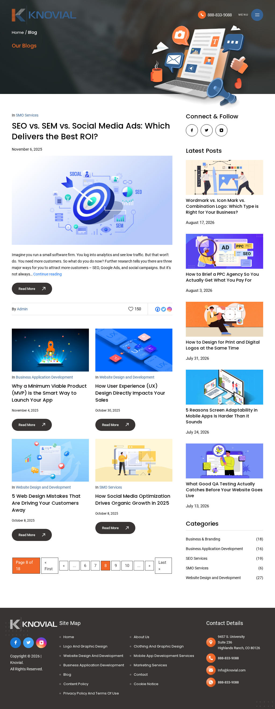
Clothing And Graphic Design (159, 646)
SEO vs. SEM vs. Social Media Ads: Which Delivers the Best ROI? (91, 131)
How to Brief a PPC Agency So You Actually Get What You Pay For (222, 277)
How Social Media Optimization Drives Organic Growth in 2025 (132, 499)
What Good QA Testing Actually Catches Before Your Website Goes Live (224, 490)
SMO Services (27, 115)
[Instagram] (169, 309)
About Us (141, 636)
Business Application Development (44, 377)
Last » (162, 565)
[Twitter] (163, 309)
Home (18, 32)
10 (127, 565)
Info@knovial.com (231, 670)
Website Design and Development (126, 377)
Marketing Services (150, 665)
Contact (141, 674)
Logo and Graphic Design (85, 646)
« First (49, 565)
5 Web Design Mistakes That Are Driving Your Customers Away (46, 503)
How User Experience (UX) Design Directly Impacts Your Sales (130, 393)
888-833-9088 (220, 15)
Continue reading (47, 274)
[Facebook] (157, 309)
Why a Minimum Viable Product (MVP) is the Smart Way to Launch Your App (49, 393)
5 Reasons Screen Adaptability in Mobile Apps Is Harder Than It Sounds (222, 416)
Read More (27, 289)
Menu (243, 14)
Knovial (16, 662)
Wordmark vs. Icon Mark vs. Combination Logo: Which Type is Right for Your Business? (222, 206)
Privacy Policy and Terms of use (91, 693)
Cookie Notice (146, 683)
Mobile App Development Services (164, 655)
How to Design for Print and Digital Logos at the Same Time (223, 345)
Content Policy (75, 683)
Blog (67, 674)
